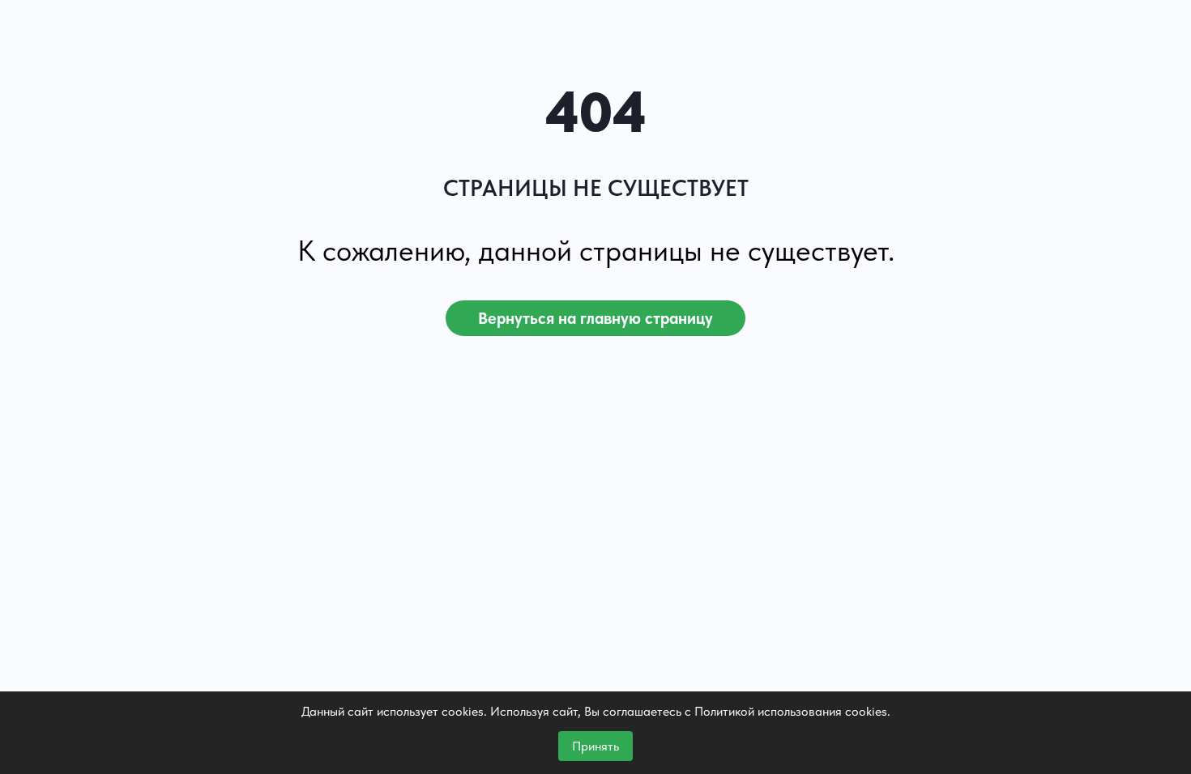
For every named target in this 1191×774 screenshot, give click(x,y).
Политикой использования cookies (790, 711)
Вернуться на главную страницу (595, 318)
